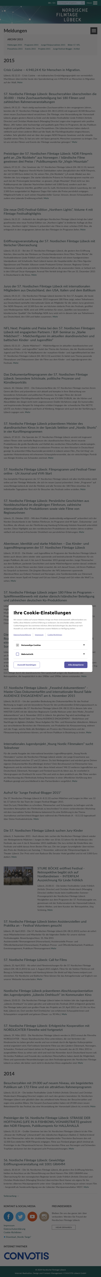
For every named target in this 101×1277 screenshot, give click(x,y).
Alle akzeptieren (76, 664)
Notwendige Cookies (31, 645)
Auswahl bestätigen (26, 664)
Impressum (39, 634)
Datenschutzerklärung (22, 634)
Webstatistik (27, 654)
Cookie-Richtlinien (55, 634)
